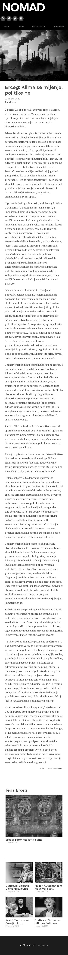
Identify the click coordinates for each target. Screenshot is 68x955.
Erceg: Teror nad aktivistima (24, 839)
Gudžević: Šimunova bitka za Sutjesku (47, 922)
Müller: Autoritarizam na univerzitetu (48, 887)
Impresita (42, 945)
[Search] (3, 18)
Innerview (59, 26)
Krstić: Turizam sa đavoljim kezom (17, 922)
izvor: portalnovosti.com (52, 768)
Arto (21, 26)
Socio (7, 26)
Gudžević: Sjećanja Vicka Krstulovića (18, 887)
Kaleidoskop (39, 26)
